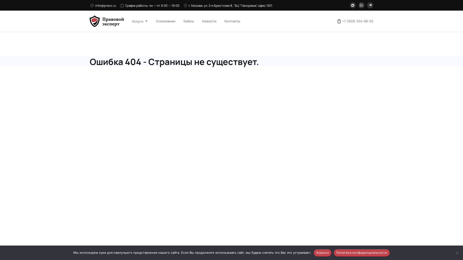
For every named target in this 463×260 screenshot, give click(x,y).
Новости (209, 21)
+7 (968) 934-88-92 (357, 21)
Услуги (137, 21)
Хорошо (322, 252)
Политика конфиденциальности (361, 252)
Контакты (232, 21)
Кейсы (189, 21)
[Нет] (457, 252)
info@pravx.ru (105, 5)
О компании (165, 21)
